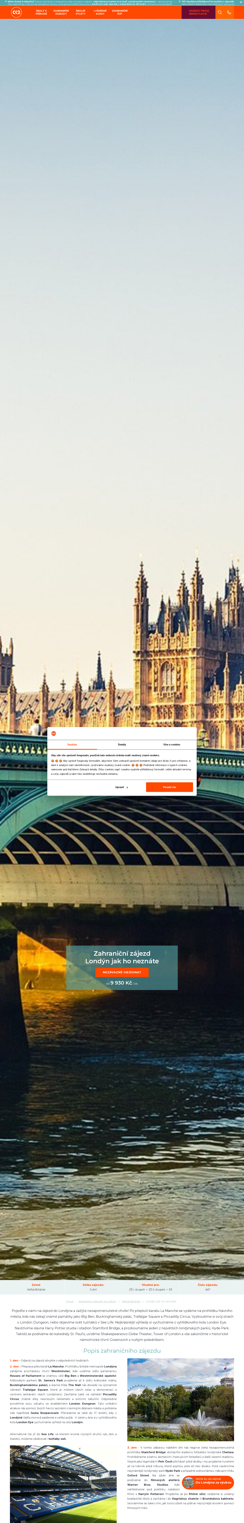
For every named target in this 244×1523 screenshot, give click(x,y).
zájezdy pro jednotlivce (198, 12)
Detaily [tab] (122, 744)
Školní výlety (80, 12)
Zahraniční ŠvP (119, 12)
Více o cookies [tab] (171, 744)
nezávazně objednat (122, 972)
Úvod (69, 1301)
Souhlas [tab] (72, 744)
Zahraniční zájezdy (61, 12)
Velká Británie (131, 1301)
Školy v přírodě (41, 12)
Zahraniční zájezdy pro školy (97, 1301)
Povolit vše (169, 787)
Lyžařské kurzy (100, 12)
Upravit (119, 787)
